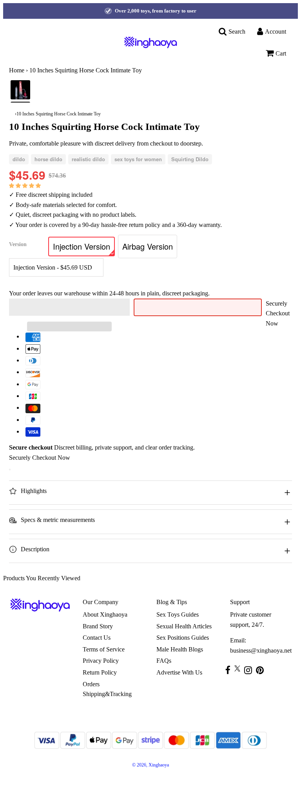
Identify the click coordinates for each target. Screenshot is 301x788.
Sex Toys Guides (177, 614)
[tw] (239, 668)
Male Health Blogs (179, 649)
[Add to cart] (10, 469)
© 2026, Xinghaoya (150, 765)
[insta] (250, 670)
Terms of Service (104, 649)
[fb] (229, 670)
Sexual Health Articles (184, 626)
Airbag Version (147, 246)
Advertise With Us (179, 672)
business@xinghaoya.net (261, 650)
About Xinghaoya (105, 614)
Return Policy (100, 672)
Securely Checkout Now (278, 313)
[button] (25, 185)
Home (16, 70)
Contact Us (97, 637)
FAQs (163, 660)
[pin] (262, 670)
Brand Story (98, 626)
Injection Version (81, 246)
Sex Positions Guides (182, 637)
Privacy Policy (101, 660)
